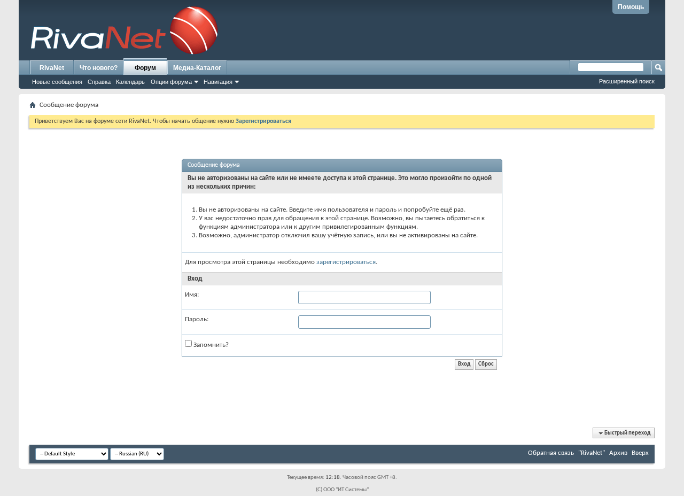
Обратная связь (551, 452)
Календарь (130, 82)
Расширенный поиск (627, 81)
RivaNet (52, 68)
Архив (618, 452)
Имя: (192, 294)
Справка (99, 82)
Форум (145, 68)
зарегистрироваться (346, 262)
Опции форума (171, 82)
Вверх (640, 452)
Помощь (631, 7)
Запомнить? (210, 345)
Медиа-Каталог (197, 68)
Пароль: (196, 319)
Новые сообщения (57, 82)
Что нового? (99, 68)
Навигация (218, 82)
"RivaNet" (591, 452)
